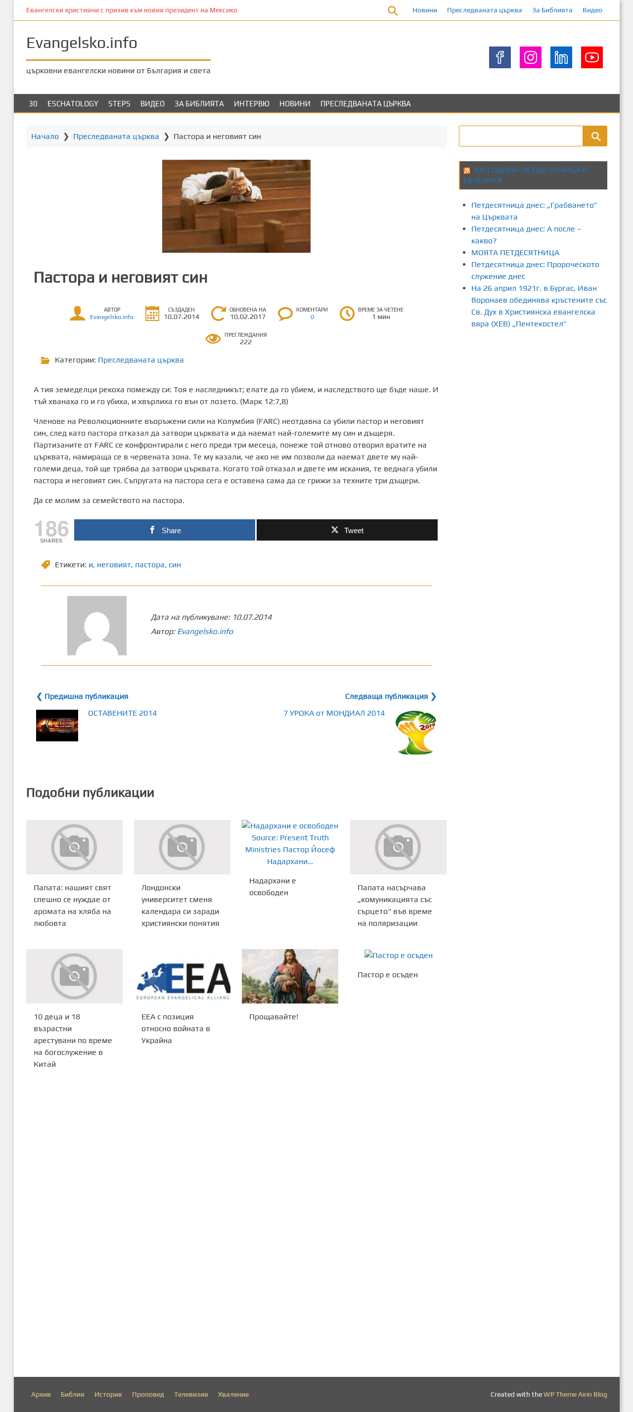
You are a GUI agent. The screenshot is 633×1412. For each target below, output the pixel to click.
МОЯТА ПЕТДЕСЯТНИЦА (515, 252)
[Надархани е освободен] (290, 843)
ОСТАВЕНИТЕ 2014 (122, 713)
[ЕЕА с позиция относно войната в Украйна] (182, 976)
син (175, 564)
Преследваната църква (484, 10)
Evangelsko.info (81, 42)
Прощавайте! (273, 1016)
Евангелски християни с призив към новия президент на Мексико (131, 10)
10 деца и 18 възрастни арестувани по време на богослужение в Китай (73, 1040)
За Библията (552, 10)
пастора (150, 564)
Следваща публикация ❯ (391, 696)
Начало (45, 136)
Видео (592, 10)
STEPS (119, 103)
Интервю (252, 103)
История (108, 1394)
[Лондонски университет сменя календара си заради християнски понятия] (182, 847)
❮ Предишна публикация (82, 696)
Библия (73, 1394)
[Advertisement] (546, 422)
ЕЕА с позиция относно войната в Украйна (175, 1028)
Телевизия (191, 1394)
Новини (424, 10)
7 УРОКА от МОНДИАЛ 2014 (334, 713)
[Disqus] (236, 1225)
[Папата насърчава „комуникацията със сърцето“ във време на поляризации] (398, 847)
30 (33, 103)
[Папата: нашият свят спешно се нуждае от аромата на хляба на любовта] (74, 847)
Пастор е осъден (388, 974)
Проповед (148, 1394)
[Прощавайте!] (290, 976)
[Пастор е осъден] (398, 955)
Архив (41, 1394)
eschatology (72, 103)
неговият (114, 564)
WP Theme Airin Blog (575, 1394)
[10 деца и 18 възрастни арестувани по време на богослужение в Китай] (74, 976)
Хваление (233, 1394)
